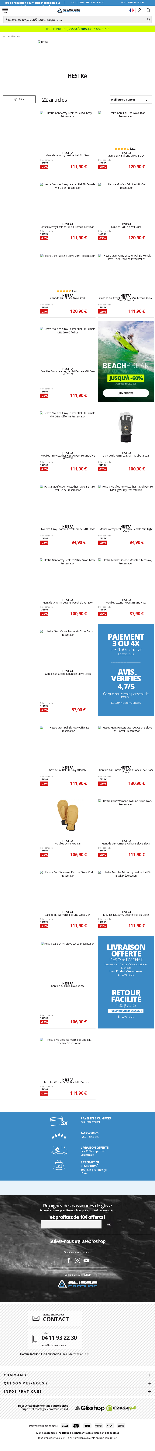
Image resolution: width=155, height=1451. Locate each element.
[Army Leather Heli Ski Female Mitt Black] (67, 199)
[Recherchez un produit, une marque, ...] (148, 19)
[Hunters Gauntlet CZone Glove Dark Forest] (126, 742)
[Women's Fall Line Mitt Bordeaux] (67, 1054)
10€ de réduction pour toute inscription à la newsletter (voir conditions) (32, 4)
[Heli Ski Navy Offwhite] (67, 742)
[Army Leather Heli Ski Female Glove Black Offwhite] (126, 270)
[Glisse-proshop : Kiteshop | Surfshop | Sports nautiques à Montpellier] (68, 11)
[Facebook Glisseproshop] (68, 1261)
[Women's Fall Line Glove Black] (126, 815)
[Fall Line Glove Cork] (67, 270)
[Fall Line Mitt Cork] (126, 199)
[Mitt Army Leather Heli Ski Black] (126, 887)
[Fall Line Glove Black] (126, 127)
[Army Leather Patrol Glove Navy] (67, 574)
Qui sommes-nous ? (26, 1383)
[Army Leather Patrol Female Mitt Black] (67, 501)
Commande (16, 1375)
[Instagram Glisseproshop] (77, 1261)
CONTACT (56, 1319)
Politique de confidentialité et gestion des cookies (88, 1432)
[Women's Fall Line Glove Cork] (67, 887)
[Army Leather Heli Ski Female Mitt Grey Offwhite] (67, 343)
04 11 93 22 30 (59, 1337)
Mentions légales (46, 1432)
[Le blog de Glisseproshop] (77, 1284)
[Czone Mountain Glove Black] (67, 646)
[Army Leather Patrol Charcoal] (126, 427)
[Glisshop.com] (89, 1408)
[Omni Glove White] (68, 958)
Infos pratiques (23, 1391)
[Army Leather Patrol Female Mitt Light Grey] (126, 501)
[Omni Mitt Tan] (68, 815)
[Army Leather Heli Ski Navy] (67, 127)
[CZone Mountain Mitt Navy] (126, 574)
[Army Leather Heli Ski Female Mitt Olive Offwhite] (67, 427)
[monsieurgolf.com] (121, 1408)
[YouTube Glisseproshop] (86, 1261)
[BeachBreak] (126, 361)
